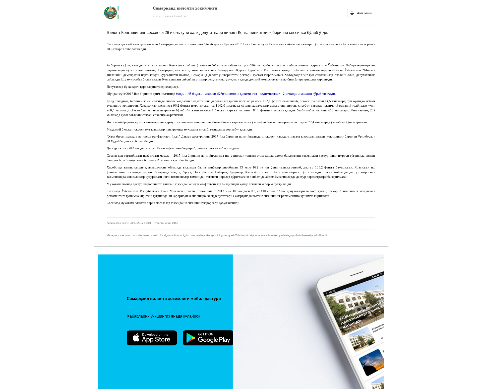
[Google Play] (208, 337)
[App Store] (152, 337)
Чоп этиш (363, 13)
